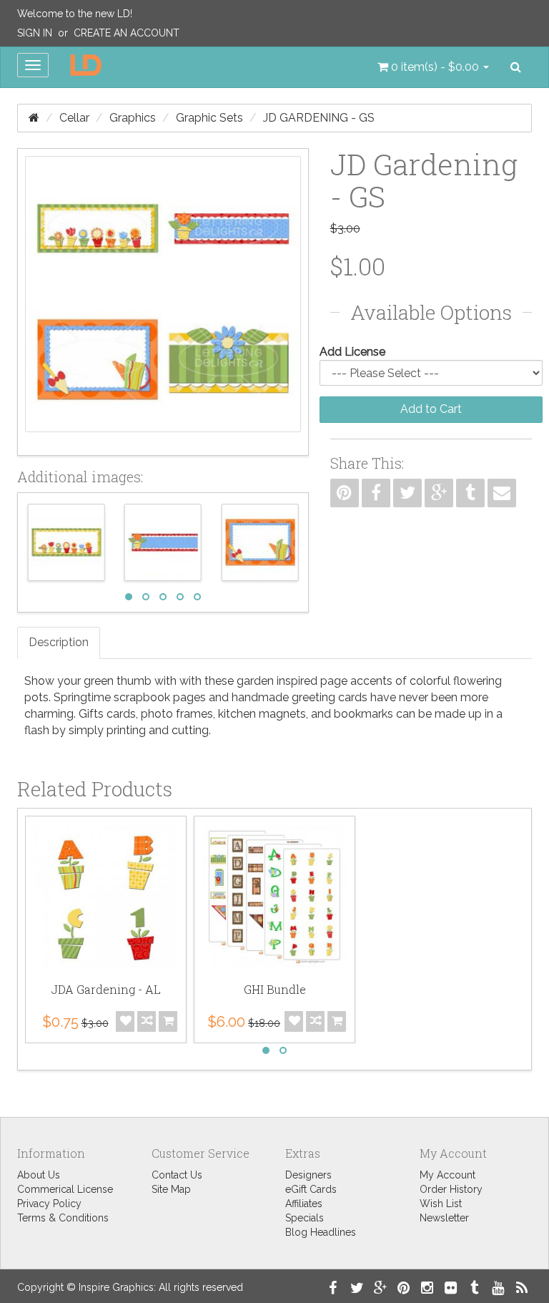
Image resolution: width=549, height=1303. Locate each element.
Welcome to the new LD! (74, 13)
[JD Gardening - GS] (163, 302)
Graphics (132, 118)
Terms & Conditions (63, 1218)
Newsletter (444, 1218)
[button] (433, 67)
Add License (352, 351)
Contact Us (177, 1175)
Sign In (34, 33)
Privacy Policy (49, 1203)
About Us (38, 1175)
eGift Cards (311, 1189)
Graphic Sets (209, 118)
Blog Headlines (320, 1232)
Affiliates (303, 1203)
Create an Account (126, 33)
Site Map (171, 1189)
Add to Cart (431, 409)
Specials (304, 1218)
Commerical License (65, 1189)
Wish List (441, 1203)
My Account (447, 1175)
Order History (451, 1189)
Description (59, 642)
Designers (308, 1175)
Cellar (74, 118)
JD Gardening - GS (319, 118)
